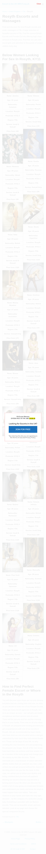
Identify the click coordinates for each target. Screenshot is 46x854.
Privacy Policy (30, 437)
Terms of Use (17, 437)
